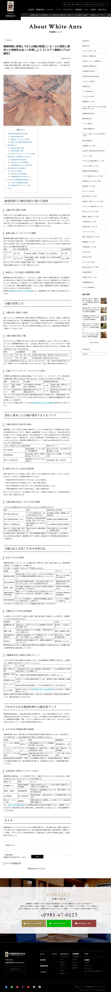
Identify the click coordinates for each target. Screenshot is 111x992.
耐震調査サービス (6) (88, 242)
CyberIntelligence (102, 989)
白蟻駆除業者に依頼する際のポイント (20, 176)
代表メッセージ (88, 965)
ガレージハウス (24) (88, 191)
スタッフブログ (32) (88, 262)
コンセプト (50, 10)
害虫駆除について (95, 15)
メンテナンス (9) (87, 156)
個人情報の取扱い (90, 987)
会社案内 (93, 10)
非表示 (22, 129)
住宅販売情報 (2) (87, 272)
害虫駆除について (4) (88, 101)
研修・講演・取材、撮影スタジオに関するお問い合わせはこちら (84, 4)
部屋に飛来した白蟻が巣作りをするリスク (18, 156)
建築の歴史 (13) (86, 118)
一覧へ (37, 856)
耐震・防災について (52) (89, 196)
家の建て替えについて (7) (89, 226)
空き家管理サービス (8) (89, 247)
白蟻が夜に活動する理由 (16, 148)
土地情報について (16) (88, 145)
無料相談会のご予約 (84, 923)
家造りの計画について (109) (90, 267)
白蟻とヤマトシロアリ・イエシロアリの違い (21, 153)
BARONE (62, 965)
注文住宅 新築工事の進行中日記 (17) (93, 151)
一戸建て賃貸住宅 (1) (88, 128)
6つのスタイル (68, 10)
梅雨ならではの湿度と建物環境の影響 (20, 142)
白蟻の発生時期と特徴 (15, 136)
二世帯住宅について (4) (89, 221)
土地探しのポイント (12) (89, 277)
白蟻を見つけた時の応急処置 (17, 174)
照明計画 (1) (85, 46)
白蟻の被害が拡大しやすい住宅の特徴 (20, 165)
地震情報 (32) (86, 86)
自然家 (62, 962)
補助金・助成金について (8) (90, 216)
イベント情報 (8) (87, 123)
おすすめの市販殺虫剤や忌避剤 (18, 182)
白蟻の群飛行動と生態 (15, 151)
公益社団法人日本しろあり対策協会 (21, 291)
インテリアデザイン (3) (89, 51)
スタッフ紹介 (88, 968)
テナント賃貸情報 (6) (88, 287)
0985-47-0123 (60, 914)
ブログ (86, 10)
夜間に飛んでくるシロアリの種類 (18, 139)
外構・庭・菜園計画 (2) (89, 56)
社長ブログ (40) (86, 257)
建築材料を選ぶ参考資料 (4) (90, 171)
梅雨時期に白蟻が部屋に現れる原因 (16, 133)
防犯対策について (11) (88, 186)
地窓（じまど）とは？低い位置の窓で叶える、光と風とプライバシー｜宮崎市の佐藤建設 (90, 326)
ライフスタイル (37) (88, 96)
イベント (58, 10)
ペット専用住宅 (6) (87, 91)
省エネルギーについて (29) (90, 211)
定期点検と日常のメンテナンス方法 (19, 185)
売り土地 (74, 962)
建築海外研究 (40, 10)
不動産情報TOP (76, 957)
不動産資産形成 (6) (87, 282)
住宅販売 (74, 959)
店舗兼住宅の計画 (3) (88, 113)
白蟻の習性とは (11, 145)
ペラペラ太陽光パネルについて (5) (92, 176)
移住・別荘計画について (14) (90, 237)
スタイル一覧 (64, 957)
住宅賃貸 (74, 965)
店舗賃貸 (74, 968)
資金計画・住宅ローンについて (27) (92, 201)
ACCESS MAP (15, 969)
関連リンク (79, 987)
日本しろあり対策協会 (15, 805)
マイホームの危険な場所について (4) (93, 161)
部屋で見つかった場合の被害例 (18, 162)
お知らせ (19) (86, 252)
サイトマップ (102, 987)
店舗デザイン (64, 973)
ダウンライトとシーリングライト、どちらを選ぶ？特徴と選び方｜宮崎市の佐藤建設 (90, 334)
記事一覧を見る (94, 342)
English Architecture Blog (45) (90, 76)
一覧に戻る (9, 40)
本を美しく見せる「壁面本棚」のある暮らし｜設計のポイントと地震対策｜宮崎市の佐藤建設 (90, 301)
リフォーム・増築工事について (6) (92, 206)
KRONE (62, 971)
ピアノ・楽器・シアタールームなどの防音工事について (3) (94, 107)
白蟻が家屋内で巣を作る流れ (17, 159)
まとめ (9, 188)
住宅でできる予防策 (15, 171)
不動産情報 (78, 10)
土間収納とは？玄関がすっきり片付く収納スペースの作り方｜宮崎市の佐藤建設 (90, 317)
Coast (62, 968)
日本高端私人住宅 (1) (88, 71)
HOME (109, 15)
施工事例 (31, 10)
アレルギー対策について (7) (90, 166)
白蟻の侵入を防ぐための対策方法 (16, 168)
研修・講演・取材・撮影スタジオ (93, 971)
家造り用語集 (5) (87, 140)
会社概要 (86, 963)
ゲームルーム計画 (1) (88, 81)
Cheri (61, 959)
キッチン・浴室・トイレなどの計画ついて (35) (94, 134)
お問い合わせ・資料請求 (33, 923)
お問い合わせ (102, 10)
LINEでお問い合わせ (59, 923)
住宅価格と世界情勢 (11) (89, 66)
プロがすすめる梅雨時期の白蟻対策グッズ (18, 179)
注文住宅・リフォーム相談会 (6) (91, 61)
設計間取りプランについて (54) (91, 181)
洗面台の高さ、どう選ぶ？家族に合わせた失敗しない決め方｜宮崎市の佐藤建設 (90, 309)
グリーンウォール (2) (88, 231)
